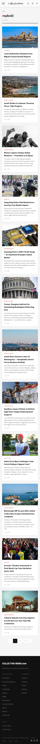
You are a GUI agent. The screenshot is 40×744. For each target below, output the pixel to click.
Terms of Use (6, 729)
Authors (33, 738)
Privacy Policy (6, 726)
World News (6, 678)
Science (4, 693)
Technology (6, 689)
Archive (24, 685)
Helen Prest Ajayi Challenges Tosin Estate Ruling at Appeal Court (19, 463)
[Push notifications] (33, 3)
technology (8, 406)
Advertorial (5, 715)
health (6, 199)
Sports (4, 708)
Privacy (10, 741)
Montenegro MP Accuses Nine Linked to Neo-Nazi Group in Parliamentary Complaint (19, 514)
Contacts (24, 682)
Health (4, 697)
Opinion (4, 711)
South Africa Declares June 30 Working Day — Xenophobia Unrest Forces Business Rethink (19, 359)
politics (7, 458)
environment (9, 150)
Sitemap (24, 689)
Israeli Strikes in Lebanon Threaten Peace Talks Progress (19, 105)
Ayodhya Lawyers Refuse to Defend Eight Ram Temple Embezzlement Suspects (19, 412)
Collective (15, 3)
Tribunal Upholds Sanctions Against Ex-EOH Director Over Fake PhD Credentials (19, 621)
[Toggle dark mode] (37, 3)
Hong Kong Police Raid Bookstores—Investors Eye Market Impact (19, 204)
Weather (24, 693)
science (7, 50)
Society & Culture (7, 704)
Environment (6, 700)
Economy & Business (8, 682)
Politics (4, 685)
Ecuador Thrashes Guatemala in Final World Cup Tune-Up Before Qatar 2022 (17, 568)
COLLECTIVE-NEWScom (14, 663)
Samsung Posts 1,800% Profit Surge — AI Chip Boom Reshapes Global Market (19, 255)
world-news (8, 100)
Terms (16, 741)
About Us (24, 678)
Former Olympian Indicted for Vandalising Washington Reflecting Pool (19, 307)
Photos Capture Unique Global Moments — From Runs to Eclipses (18, 154)
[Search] (28, 3)
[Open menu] (3, 3)
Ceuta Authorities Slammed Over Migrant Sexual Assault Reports (18, 55)
